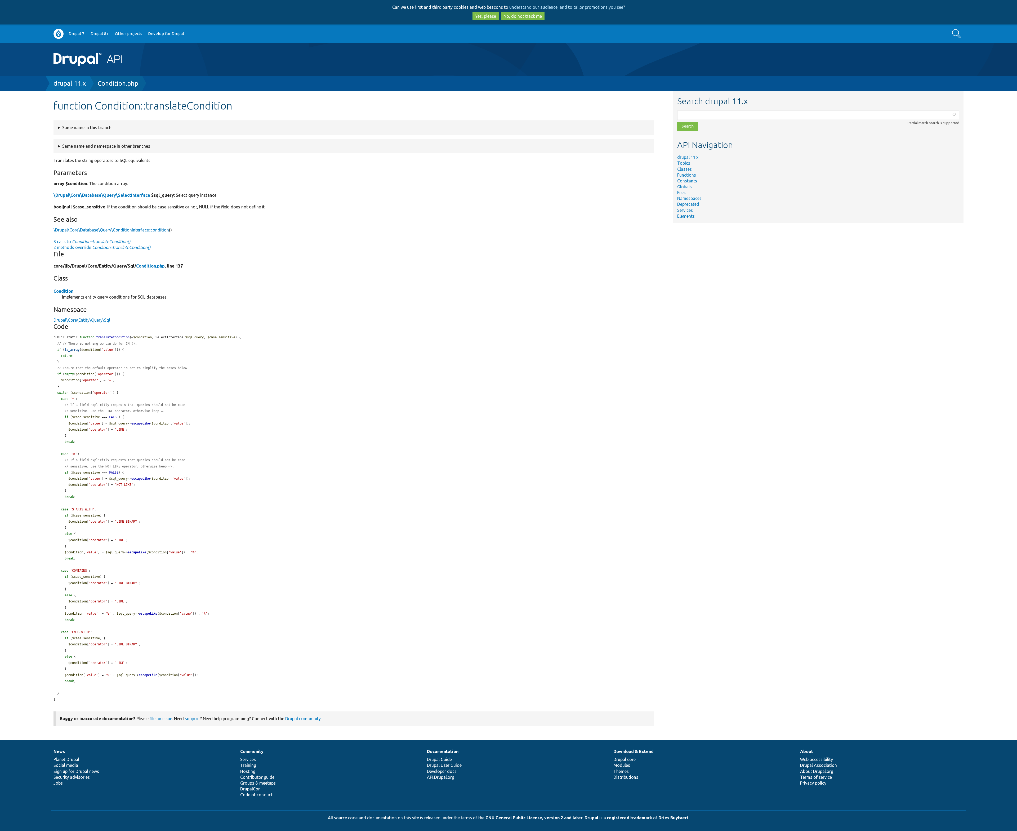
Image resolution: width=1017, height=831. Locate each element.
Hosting (247, 771)
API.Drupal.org (440, 777)
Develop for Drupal (166, 33)
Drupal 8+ (100, 33)
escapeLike (140, 423)
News (59, 751)
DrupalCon (250, 788)
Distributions (625, 777)
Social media (65, 765)
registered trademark (629, 817)
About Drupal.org (816, 771)
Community (252, 751)
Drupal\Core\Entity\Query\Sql (81, 320)
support (192, 718)
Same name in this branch (86, 127)
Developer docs (442, 771)
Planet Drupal (66, 759)
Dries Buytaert (673, 817)
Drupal (591, 817)
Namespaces (689, 198)
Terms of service (816, 777)
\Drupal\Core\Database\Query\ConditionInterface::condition (111, 230)
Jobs (58, 783)
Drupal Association (818, 765)
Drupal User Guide (444, 765)
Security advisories (71, 777)
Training (248, 765)
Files (681, 192)
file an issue (161, 718)
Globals (684, 186)
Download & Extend (633, 751)
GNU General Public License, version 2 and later (534, 817)
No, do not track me (522, 16)
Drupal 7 (76, 33)
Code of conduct (256, 794)
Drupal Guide (439, 759)
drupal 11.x (69, 83)
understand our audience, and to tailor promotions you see (566, 7)
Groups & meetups (258, 783)
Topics (683, 163)
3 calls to (91, 241)
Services (685, 210)
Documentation (442, 751)
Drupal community (303, 718)
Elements (686, 216)
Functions (686, 175)
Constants (687, 180)
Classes (684, 169)
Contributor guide (257, 777)
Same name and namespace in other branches (106, 146)
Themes (621, 771)
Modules (621, 765)
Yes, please (485, 16)
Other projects (128, 33)
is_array (72, 350)
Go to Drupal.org (58, 34)
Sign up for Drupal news (76, 771)
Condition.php (118, 83)
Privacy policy (813, 783)
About (806, 751)
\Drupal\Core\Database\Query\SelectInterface (101, 195)
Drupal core (624, 759)
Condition (63, 291)
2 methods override (101, 247)
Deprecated (688, 204)
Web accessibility (816, 759)
